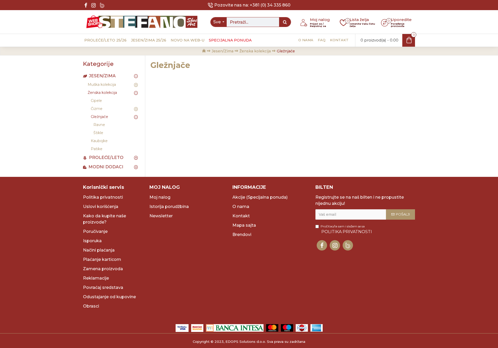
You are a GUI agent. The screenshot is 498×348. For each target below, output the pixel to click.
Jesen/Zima (222, 51)
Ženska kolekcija (255, 51)
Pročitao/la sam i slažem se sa (346, 229)
